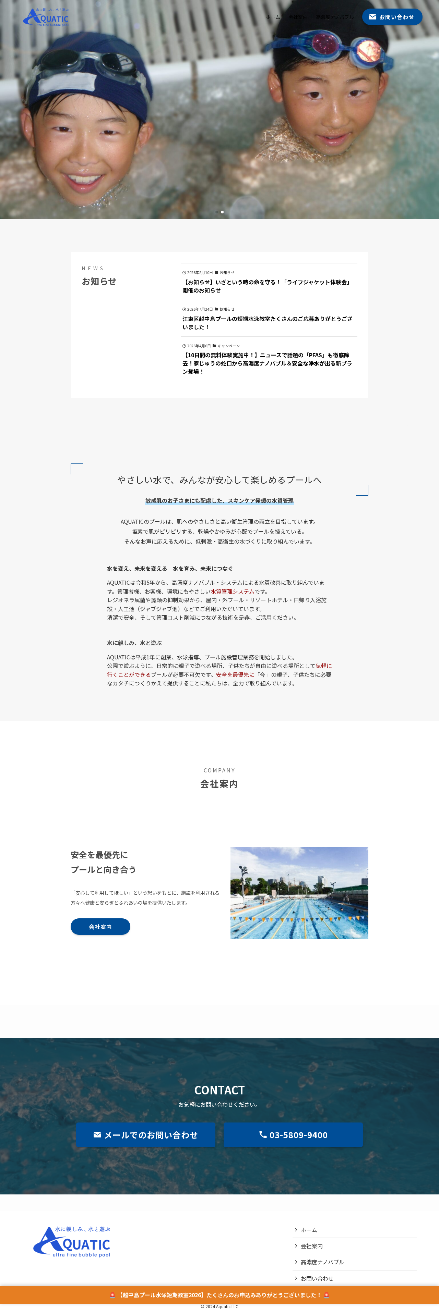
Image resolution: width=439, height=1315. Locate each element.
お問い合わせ (317, 1278)
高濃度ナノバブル (322, 1262)
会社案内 (312, 1246)
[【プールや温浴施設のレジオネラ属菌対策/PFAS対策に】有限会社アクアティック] (46, 16)
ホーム (309, 1230)
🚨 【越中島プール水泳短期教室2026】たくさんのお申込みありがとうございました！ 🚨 (219, 1295)
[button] (216, 212)
